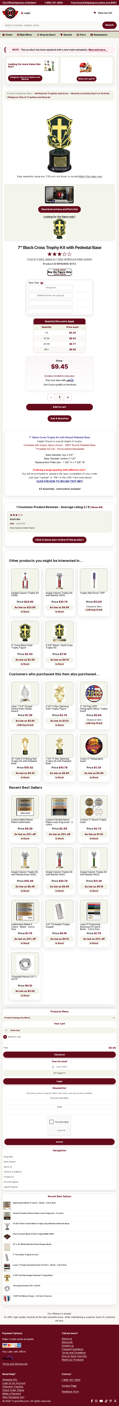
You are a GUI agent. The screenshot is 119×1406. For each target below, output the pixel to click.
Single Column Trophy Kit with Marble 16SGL (93, 873)
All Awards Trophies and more (51, 93)
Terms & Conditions (13, 1172)
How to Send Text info (74, 1356)
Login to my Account (13, 1383)
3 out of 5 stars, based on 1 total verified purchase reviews (59, 259)
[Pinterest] (111, 1401)
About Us (8, 1167)
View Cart (15, 1030)
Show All (96, 507)
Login (59, 1081)
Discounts (67, 1342)
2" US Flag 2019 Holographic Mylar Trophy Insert (94, 708)
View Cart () (105, 13)
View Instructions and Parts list (59, 209)
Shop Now (8, 1157)
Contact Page (69, 1385)
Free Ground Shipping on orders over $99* (94, 2)
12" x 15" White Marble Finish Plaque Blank (32, 1244)
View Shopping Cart (13, 1397)
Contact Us (9, 1177)
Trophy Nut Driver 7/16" (92, 593)
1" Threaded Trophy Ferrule (25, 1255)
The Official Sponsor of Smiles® (19, 2)
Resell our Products (73, 1359)
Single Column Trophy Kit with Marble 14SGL (59, 594)
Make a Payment (11, 1393)
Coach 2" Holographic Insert (91, 760)
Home (9, 34)
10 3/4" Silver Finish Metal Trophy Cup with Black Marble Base (41, 1223)
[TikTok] (106, 1401)
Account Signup (11, 1182)
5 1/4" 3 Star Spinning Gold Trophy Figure (57, 707)
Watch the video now (90, 176)
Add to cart (59, 407)
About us (67, 1338)
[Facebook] (92, 1401)
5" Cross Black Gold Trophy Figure (21, 646)
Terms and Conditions (74, 1352)
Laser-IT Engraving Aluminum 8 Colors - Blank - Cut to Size (40, 1265)
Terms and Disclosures (15, 1363)
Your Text (33, 283)
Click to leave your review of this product (59, 539)
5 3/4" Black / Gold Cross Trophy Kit (59, 646)
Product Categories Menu (17, 1017)
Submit (59, 1142)
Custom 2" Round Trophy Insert (93, 821)
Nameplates (100, 34)
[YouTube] (101, 1401)
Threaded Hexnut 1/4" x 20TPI (26, 1286)
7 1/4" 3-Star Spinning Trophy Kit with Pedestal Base (58, 761)
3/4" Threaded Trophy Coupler (58, 925)
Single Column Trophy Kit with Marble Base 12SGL (24, 873)
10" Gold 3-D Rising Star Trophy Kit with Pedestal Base (24, 761)
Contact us (68, 1345)
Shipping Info (9, 1379)
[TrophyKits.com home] (10, 13)
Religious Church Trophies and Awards (29, 97)
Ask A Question (59, 418)
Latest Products (11, 1187)
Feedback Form (70, 1391)
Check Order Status (13, 1390)
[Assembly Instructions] (59, 195)
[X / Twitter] (115, 1401)
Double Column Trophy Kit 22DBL (25, 594)
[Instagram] (96, 1401)
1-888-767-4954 (54, 2)
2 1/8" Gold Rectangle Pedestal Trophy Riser (33, 1275)
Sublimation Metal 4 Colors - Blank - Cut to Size (34, 1203)
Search (109, 25)
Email (59, 1107)
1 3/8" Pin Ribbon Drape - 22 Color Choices (32, 1296)
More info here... (98, 49)
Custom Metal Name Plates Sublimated (22, 821)
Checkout (59, 1054)
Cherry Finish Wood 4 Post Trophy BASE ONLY (33, 1234)
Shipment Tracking (12, 1386)
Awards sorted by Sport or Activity (90, 93)
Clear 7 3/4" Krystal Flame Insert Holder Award (21, 708)
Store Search (10, 1161)
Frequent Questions (72, 1349)
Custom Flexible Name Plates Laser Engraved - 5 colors (38, 1213)
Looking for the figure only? (59, 216)
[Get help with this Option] (41, 283)
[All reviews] (59, 255)
